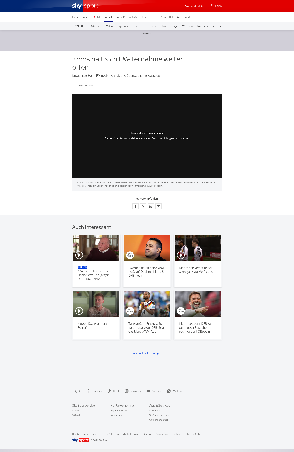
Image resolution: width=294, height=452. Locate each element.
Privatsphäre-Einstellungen (169, 434)
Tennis (145, 16)
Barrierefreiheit (194, 434)
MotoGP (133, 16)
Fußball (108, 16)
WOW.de (76, 415)
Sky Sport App (156, 410)
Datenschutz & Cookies (127, 434)
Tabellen (153, 26)
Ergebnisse (124, 26)
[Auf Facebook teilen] (135, 206)
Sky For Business (119, 410)
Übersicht (97, 26)
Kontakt (148, 434)
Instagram (135, 391)
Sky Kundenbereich (159, 420)
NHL (171, 16)
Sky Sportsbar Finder (159, 415)
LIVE (98, 16)
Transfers (202, 26)
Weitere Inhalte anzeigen (147, 353)
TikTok (116, 391)
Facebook (97, 391)
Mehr (215, 26)
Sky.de (75, 410)
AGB (109, 434)
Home (75, 16)
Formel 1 (120, 16)
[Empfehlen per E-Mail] (158, 206)
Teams (165, 26)
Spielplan (139, 26)
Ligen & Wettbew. (183, 26)
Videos (86, 16)
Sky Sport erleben (195, 5)
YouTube (156, 391)
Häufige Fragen (80, 434)
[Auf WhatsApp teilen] (151, 206)
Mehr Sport (183, 16)
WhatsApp (178, 391)
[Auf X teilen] (143, 206)
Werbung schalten (120, 415)
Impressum (97, 434)
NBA (163, 16)
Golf (155, 16)
